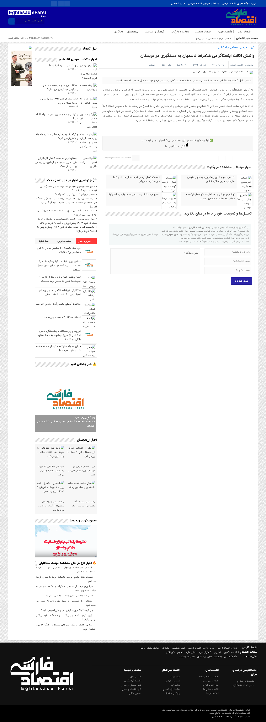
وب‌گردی (118, 32)
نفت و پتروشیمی (210, 681)
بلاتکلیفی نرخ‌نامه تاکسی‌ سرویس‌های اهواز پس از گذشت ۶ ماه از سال (196, 39)
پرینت (152, 65)
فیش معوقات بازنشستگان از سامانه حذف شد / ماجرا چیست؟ (58, 348)
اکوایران (217, 652)
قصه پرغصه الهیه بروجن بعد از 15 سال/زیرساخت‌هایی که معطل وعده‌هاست (60, 279)
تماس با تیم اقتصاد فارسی (201, 648)
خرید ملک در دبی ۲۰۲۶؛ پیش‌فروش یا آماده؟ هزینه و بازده (59, 101)
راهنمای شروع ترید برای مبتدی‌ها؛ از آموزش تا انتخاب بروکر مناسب (51, 506)
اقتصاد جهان (225, 32)
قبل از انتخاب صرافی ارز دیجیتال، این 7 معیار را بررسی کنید (81, 471)
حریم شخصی (178, 4)
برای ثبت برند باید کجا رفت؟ (63, 65)
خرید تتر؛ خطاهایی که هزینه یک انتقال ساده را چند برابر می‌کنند (51, 471)
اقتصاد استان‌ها (211, 689)
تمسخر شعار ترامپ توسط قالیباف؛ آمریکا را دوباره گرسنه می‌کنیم (136, 179)
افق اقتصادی (230, 657)
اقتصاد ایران (244, 32)
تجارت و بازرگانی (179, 32)
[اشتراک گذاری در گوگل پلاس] (229, 159)
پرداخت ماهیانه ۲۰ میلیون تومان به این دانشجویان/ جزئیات (59, 250)
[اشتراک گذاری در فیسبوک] (250, 159)
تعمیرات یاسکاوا (187, 657)
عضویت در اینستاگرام (244, 685)
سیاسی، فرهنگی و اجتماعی (233, 47)
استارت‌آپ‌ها (212, 693)
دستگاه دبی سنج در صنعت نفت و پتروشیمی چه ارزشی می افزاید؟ (60, 87)
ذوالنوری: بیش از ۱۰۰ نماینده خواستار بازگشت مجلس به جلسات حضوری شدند (210, 196)
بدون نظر (166, 65)
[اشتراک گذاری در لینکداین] (222, 159)
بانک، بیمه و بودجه (209, 677)
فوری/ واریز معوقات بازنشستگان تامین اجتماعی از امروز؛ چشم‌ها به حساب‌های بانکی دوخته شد (59, 335)
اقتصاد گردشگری (132, 681)
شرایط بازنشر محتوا (149, 648)
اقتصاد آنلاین (236, 65)
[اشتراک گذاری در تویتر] (243, 159)
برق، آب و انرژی (211, 685)
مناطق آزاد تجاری (171, 689)
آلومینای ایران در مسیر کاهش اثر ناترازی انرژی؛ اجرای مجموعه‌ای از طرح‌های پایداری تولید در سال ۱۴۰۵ (56, 162)
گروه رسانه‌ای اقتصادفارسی (224, 716)
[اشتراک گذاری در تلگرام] (236, 159)
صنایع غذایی (134, 693)
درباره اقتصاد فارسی (227, 648)
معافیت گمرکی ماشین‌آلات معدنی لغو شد (58, 304)
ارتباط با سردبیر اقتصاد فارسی (203, 4)
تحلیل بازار (191, 652)
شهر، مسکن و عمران (131, 685)
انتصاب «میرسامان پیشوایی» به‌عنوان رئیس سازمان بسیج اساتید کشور (211, 179)
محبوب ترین (64, 241)
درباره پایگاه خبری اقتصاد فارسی (239, 4)
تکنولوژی (175, 685)
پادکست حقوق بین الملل (209, 657)
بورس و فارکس (172, 681)
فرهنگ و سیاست (154, 32)
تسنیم (180, 652)
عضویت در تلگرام (246, 681)
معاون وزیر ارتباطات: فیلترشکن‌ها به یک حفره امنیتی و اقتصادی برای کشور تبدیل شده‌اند (59, 265)
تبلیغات (165, 648)
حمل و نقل (135, 677)
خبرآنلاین (170, 652)
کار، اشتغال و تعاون (131, 689)
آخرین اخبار (85, 241)
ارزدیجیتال (132, 32)
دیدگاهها (44, 241)
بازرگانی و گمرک (172, 693)
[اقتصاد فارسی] (41, 700)
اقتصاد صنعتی (203, 32)
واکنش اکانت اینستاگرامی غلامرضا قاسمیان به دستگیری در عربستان (197, 55)
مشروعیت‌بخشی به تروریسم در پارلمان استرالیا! (134, 194)
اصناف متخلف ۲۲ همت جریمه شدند (61, 317)
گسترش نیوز (205, 652)
